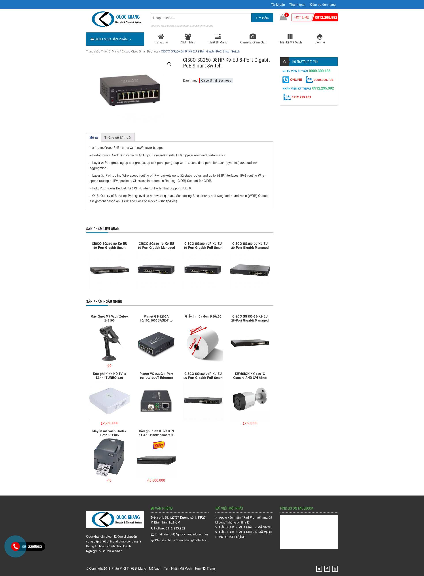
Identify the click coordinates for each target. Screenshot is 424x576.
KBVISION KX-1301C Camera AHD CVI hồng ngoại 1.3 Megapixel (250, 375)
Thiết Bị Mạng (217, 42)
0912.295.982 (326, 17)
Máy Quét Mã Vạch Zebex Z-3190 (110, 318)
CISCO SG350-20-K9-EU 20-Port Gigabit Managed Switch (250, 245)
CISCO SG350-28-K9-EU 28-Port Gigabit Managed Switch (250, 318)
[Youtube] (335, 569)
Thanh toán (297, 4)
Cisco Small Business (144, 51)
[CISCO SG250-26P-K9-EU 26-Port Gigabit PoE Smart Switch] (203, 400)
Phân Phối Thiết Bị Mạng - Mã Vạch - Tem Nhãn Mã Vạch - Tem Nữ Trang (163, 568)
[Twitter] (319, 569)
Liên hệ (320, 42)
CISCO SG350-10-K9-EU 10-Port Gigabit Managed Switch (156, 245)
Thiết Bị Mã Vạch (290, 42)
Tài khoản (278, 4)
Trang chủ (161, 42)
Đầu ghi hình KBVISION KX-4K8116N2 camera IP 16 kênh (156, 433)
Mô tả (93, 137)
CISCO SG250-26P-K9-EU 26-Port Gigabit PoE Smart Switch (203, 375)
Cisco (125, 51)
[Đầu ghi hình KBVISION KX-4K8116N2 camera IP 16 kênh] (156, 458)
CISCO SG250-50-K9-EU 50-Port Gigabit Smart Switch (109, 245)
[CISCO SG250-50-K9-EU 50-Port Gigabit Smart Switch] (109, 270)
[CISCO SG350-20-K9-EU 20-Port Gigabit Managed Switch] (250, 270)
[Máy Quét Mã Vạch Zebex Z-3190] (109, 343)
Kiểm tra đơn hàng (323, 4)
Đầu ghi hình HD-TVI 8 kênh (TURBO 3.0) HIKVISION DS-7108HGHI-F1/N (109, 375)
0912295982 (32, 546)
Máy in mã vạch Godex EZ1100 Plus (109, 433)
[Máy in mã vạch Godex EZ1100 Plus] (109, 458)
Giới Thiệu (188, 42)
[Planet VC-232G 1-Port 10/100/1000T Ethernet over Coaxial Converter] (156, 400)
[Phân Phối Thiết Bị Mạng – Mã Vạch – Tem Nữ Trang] (115, 19)
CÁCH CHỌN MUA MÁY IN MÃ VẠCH (245, 527)
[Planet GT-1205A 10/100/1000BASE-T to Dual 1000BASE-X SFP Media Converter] (156, 343)
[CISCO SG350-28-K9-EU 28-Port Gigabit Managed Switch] (250, 343)
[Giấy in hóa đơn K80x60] (203, 343)
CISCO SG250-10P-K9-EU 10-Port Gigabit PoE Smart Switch (203, 245)
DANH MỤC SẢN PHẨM (111, 39)
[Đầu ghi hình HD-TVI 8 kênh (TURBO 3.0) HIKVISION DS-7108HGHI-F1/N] (109, 400)
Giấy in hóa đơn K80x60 (203, 316)
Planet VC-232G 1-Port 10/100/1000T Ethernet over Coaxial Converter (156, 375)
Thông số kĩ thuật (117, 137)
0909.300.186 (320, 70)
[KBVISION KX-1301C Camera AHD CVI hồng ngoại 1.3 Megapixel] (250, 400)
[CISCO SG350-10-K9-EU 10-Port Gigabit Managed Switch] (156, 270)
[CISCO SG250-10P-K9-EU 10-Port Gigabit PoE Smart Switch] (203, 270)
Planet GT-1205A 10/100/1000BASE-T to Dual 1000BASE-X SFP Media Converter (156, 318)
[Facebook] (327, 569)
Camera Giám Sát (252, 42)
